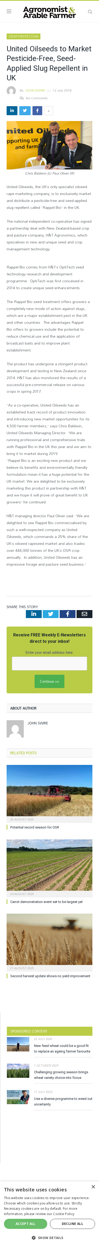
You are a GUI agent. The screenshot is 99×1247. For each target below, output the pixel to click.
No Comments (37, 98)
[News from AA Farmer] (49, 10)
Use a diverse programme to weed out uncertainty (63, 1101)
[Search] (90, 11)
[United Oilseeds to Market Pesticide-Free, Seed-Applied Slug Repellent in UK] (49, 146)
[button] (49, 1237)
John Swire (35, 90)
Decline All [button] (72, 1223)
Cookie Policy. (64, 1214)
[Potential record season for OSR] (49, 793)
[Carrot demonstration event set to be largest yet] (49, 867)
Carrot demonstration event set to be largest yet (46, 902)
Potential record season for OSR (34, 827)
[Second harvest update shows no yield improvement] (49, 942)
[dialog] (49, 1214)
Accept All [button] (26, 1223)
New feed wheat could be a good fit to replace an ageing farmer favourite (62, 1048)
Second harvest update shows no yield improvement (50, 976)
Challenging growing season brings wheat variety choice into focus (61, 1075)
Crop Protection (23, 36)
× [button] (93, 1187)
